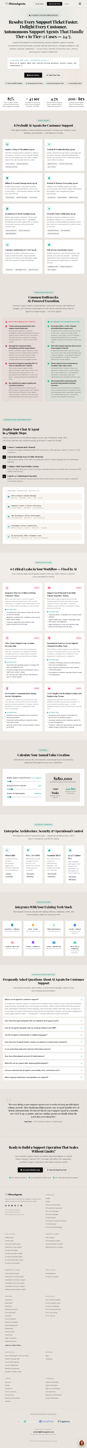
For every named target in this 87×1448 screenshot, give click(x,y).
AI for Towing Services (53, 1309)
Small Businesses (11, 1340)
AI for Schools (50, 1315)
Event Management (11, 1325)
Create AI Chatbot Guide (13, 1371)
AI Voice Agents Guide (53, 1302)
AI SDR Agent (9, 1240)
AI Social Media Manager (54, 1226)
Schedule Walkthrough (31, 1169)
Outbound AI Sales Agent (13, 1246)
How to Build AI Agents (53, 1299)
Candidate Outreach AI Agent (15, 1285)
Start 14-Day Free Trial (57, 1169)
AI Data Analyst (51, 1217)
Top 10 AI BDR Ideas (11, 1364)
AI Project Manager (52, 1213)
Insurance (8, 1315)
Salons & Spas (10, 1331)
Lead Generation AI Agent (54, 1243)
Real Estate (8, 1302)
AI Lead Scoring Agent (12, 1262)
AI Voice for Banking (52, 1305)
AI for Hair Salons (51, 1312)
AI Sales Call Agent (11, 1250)
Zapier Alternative (52, 1384)
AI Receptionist (50, 1273)
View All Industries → (13, 1344)
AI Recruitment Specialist (54, 1207)
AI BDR (48, 1198)
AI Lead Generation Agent (13, 1253)
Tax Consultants (10, 1318)
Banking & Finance (11, 1309)
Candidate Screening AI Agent (15, 1279)
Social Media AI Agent (53, 1240)
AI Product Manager (52, 1210)
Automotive (9, 1334)
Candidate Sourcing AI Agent (14, 1282)
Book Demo (40, 4)
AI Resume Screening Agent (14, 1276)
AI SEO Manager (51, 1223)
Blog (47, 1355)
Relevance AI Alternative (54, 1394)
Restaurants (9, 1328)
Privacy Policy (9, 1394)
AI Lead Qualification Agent (14, 1259)
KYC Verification (10, 1312)
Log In (66, 4)
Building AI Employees (12, 1368)
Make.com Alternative (53, 1388)
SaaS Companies (10, 1337)
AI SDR (48, 1201)
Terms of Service (10, 1391)
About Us (8, 1381)
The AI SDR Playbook (12, 1361)
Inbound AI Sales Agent (13, 1243)
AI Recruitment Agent (12, 1273)
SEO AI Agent (50, 1237)
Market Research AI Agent (54, 1246)
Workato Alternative (52, 1381)
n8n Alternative (51, 1391)
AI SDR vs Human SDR (12, 1358)
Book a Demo (34, 74)
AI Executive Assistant (53, 1204)
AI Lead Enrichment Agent (13, 1256)
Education (8, 1305)
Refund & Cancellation (12, 1397)
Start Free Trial (54, 4)
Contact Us (9, 1388)
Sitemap (7, 1400)
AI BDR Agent (9, 1237)
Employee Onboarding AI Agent (15, 1289)
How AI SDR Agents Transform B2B (16, 1355)
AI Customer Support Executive (56, 1220)
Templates (49, 1358)
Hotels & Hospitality (11, 1321)
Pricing (7, 1384)
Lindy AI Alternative (52, 1397)
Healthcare (8, 1299)
